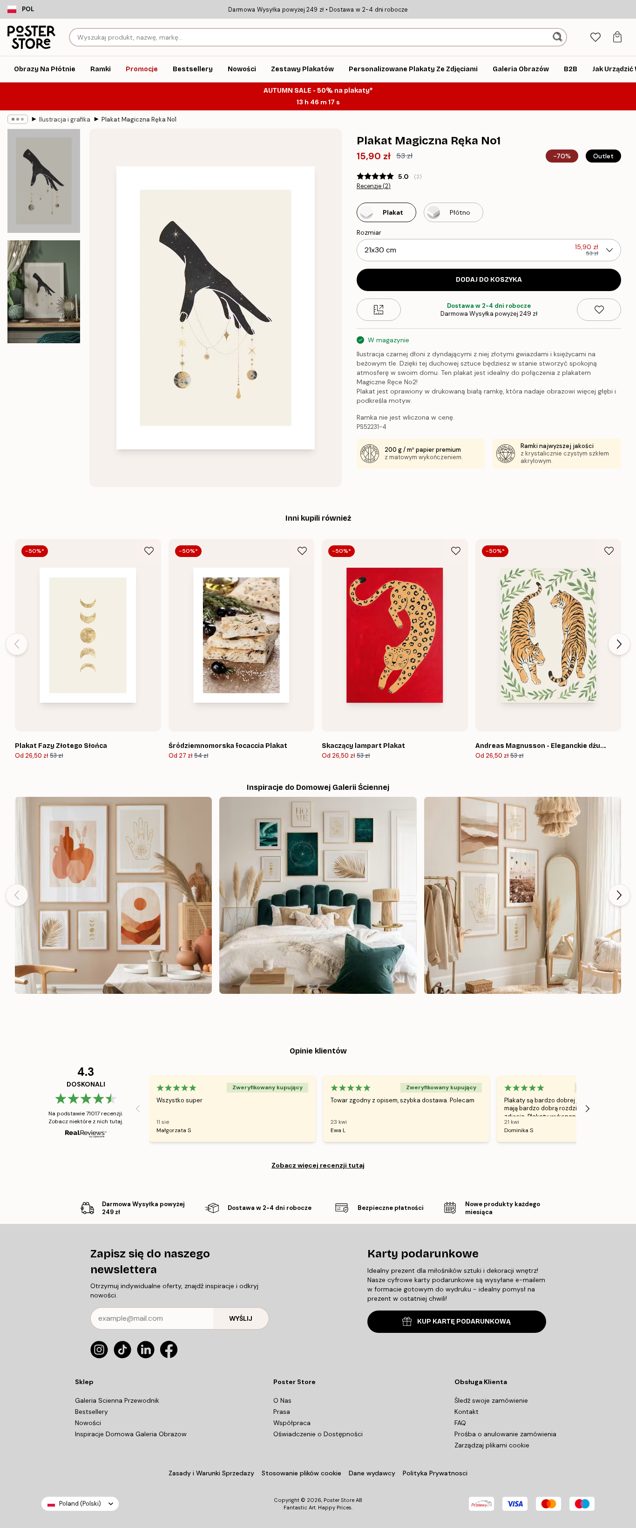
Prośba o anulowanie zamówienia (505, 1434)
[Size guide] (379, 310)
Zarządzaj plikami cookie (491, 1445)
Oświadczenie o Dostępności (318, 1434)
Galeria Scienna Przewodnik (117, 1400)
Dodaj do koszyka (489, 280)
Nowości (88, 1423)
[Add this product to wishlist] (599, 310)
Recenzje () (374, 186)
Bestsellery (91, 1411)
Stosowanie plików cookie (301, 1473)
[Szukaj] (558, 37)
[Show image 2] (43, 291)
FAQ (460, 1423)
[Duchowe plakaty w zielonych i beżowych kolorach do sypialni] (317, 895)
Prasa (281, 1411)
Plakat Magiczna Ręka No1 (138, 119)
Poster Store (339, 1500)
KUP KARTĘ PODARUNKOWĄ (464, 1321)
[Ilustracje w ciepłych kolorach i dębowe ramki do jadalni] (113, 895)
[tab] (595, 37)
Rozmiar (369, 232)
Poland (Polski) (80, 1504)
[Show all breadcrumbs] (17, 119)
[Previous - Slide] (17, 644)
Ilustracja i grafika (64, 119)
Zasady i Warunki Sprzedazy (211, 1473)
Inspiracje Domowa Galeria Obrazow (131, 1434)
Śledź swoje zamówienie (491, 1400)
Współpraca (292, 1423)
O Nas (282, 1400)
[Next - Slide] (619, 644)
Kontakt (466, 1411)
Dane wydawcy (372, 1473)
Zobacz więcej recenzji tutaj (318, 1165)
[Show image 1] (43, 181)
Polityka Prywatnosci (435, 1473)
